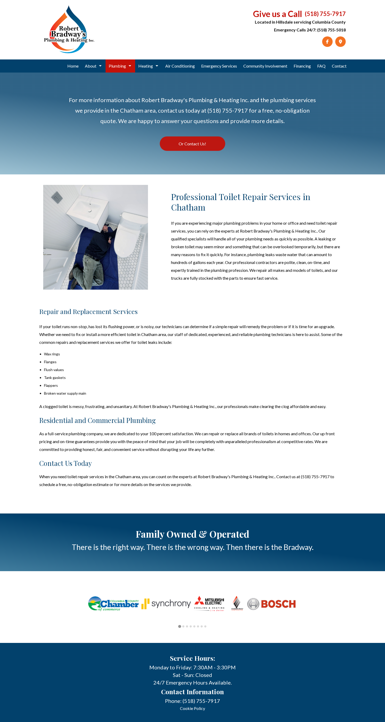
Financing (302, 65)
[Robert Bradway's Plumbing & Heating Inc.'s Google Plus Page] (340, 41)
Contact (339, 65)
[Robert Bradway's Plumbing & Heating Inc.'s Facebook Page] (327, 41)
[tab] (179, 626)
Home (73, 65)
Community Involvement (265, 65)
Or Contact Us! (192, 143)
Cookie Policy (192, 708)
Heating (145, 65)
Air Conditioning (180, 65)
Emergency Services (219, 65)
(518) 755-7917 (325, 13)
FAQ (321, 65)
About (90, 65)
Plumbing (117, 65)
